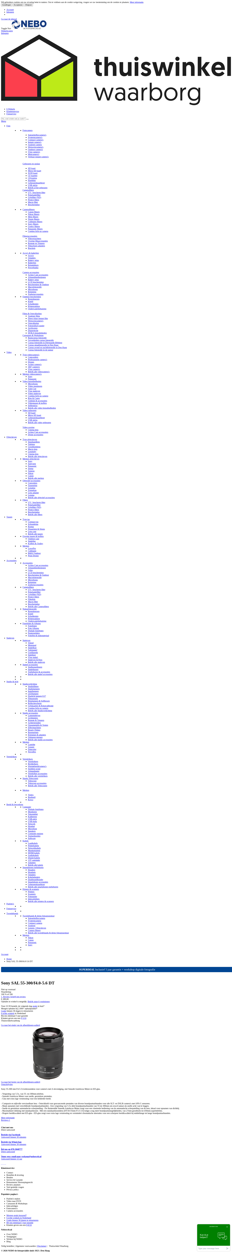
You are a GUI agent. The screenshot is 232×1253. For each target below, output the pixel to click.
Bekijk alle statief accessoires (40, 674)
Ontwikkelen (33, 323)
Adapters (32, 862)
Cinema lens (33, 430)
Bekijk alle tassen (35, 534)
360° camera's (34, 367)
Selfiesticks (32, 405)
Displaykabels (34, 858)
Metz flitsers (33, 217)
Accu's (31, 255)
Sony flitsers (33, 224)
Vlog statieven (34, 391)
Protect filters (33, 200)
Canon (31, 476)
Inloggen (10, 12)
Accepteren (18, 5)
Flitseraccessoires (30, 236)
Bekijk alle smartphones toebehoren (43, 887)
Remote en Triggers (36, 243)
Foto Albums (33, 628)
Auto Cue (32, 388)
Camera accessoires (31, 272)
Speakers (32, 831)
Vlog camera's (34, 152)
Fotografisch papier (36, 326)
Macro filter (33, 202)
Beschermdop (34, 204)
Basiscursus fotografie (37, 338)
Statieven (10, 638)
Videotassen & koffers (37, 403)
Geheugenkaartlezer (36, 183)
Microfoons (33, 289)
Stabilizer (32, 655)
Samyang (32, 464)
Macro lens (32, 449)
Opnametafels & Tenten (38, 725)
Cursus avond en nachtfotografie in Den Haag (47, 347)
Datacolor (32, 749)
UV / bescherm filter (36, 192)
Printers (31, 892)
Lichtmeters (33, 718)
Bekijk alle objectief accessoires (41, 497)
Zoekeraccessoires (35, 294)
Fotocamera (27, 130)
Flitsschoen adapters (36, 246)
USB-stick (32, 819)
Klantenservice (12, 111)
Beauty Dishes (34, 730)
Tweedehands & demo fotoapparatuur (39, 916)
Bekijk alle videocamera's (39, 372)
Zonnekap (32, 490)
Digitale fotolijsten (36, 631)
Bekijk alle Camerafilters (38, 606)
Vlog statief (33, 657)
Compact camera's (35, 140)
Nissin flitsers (33, 219)
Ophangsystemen (35, 737)
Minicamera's (33, 154)
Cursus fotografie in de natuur (40, 350)
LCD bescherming (36, 282)
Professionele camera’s (37, 359)
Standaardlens (34, 442)
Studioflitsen (33, 686)
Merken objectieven (31, 459)
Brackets (31, 248)
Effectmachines (34, 727)
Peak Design (33, 556)
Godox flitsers (34, 226)
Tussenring (32, 485)
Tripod (31, 643)
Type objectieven (30, 439)
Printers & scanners (31, 889)
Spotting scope (34, 769)
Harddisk (32, 180)
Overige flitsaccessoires (38, 241)
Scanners (32, 894)
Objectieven (11, 437)
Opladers (32, 258)
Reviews (5, 1120)
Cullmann (32, 551)
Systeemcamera (34, 921)
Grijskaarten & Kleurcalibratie (40, 706)
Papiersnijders (34, 633)
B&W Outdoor (34, 553)
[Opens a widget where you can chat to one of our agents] (213, 1237)
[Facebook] (1, 1163)
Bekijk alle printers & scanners (41, 901)
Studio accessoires (30, 713)
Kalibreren (32, 816)
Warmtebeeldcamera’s (37, 766)
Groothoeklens (34, 447)
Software (32, 838)
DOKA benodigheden (37, 333)
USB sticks (32, 185)
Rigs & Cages (34, 398)
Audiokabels (33, 855)
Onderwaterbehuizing (37, 309)
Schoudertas (33, 524)
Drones (31, 362)
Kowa (30, 800)
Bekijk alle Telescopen (37, 786)
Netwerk (31, 824)
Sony (30, 376)
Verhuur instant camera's (38, 157)
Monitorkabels (34, 850)
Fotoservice (11, 114)
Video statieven (34, 393)
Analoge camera (35, 145)
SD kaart (31, 168)
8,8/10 (29, 1225)
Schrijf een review (18, 997)
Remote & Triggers (36, 720)
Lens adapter (33, 493)
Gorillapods (33, 652)
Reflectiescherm (34, 703)
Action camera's (34, 364)
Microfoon (32, 829)
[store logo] (29, 28)
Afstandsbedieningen (37, 277)
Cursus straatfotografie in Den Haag (43, 345)
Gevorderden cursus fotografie (41, 340)
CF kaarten (32, 175)
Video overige (29, 427)
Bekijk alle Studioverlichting (40, 710)
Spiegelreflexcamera (36, 918)
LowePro (32, 548)
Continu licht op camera (38, 231)
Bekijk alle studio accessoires (40, 740)
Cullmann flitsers (35, 221)
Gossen (31, 747)
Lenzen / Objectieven (37, 928)
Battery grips (33, 260)
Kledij (30, 301)
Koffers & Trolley (35, 543)
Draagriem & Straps (36, 529)
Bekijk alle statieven (36, 662)
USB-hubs (32, 821)
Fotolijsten (32, 626)
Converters (32, 483)
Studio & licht (12, 681)
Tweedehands (12, 913)
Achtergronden (34, 723)
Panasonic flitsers (35, 229)
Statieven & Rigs (35, 660)
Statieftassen (33, 669)
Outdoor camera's (35, 149)
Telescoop (32, 781)
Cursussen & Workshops (33, 335)
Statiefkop (32, 648)
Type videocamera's (31, 355)
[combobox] (13, 118)
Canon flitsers (34, 212)
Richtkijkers (33, 764)
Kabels (25, 841)
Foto (8, 126)
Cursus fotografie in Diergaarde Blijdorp (45, 342)
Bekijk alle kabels (35, 865)
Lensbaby (32, 451)
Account (10, 9)
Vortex (31, 795)
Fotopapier (32, 896)
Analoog (31, 925)
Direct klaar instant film (38, 318)
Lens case (32, 531)
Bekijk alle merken (36, 478)
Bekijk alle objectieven (37, 456)
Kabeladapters (34, 877)
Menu (3, 121)
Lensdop (31, 488)
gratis (35, 1006)
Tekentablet (33, 814)
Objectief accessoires (31, 480)
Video (9, 352)
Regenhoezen (33, 299)
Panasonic (32, 379)
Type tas (26, 519)
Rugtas (31, 526)
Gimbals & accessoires (37, 401)
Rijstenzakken (34, 306)
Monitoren (32, 812)
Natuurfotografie (30, 609)
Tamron (31, 471)
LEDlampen (33, 694)
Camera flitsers (34, 930)
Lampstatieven (34, 715)
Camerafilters (28, 190)
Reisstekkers (33, 265)
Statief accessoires (30, 664)
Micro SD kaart (34, 171)
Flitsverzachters (34, 238)
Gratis (3, 1011)
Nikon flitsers (33, 214)
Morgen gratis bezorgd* (16, 1215)
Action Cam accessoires (38, 275)
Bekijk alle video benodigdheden (42, 408)
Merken (26, 546)
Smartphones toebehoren (33, 867)
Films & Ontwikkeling (32, 313)
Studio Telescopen (30, 778)
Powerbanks (33, 267)
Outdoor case (33, 539)
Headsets (32, 872)
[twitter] (3, 1163)
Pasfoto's (10, 904)
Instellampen (33, 691)
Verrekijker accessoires (37, 773)
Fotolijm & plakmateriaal (38, 635)
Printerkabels (33, 846)
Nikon (30, 473)
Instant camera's (34, 142)
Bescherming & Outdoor (38, 284)
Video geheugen (29, 410)
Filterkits (31, 599)
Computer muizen (35, 833)
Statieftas (32, 541)
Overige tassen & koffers (33, 536)
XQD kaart (32, 173)
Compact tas (33, 522)
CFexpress (32, 178)
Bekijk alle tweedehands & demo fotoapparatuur (48, 933)
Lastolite (31, 744)
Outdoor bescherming (32, 296)
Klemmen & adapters (37, 735)
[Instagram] (4, 1163)
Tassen (9, 517)
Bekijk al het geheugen (37, 188)
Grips (30, 570)
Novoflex (32, 752)
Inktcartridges (33, 899)
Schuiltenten (33, 304)
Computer (27, 807)
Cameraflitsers (29, 209)
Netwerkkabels (34, 848)
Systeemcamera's (35, 137)
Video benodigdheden (32, 381)
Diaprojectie (33, 330)
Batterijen (32, 263)
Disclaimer (41, 1246)
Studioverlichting (30, 684)
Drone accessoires (35, 434)
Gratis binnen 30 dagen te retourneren (22, 1220)
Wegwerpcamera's (35, 147)
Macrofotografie (35, 287)
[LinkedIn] (5, 1163)
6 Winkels (10, 109)
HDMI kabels (34, 853)
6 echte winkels (7, 1013)
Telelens (31, 444)
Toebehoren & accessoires (39, 672)
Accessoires (11, 560)
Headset (31, 826)
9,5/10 (23, 1018)
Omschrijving (7, 1084)
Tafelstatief (32, 650)
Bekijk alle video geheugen (39, 422)
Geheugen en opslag (31, 164)
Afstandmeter (33, 771)
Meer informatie (136, 2)
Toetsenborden (34, 836)
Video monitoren (35, 386)
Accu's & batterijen (31, 253)
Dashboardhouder (35, 879)
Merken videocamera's (32, 374)
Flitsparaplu (33, 698)
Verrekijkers (11, 756)
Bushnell (31, 797)
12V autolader (34, 860)
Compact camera (35, 923)
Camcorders (33, 357)
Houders (31, 870)
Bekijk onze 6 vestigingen (39, 1001)
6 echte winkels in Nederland (18, 1218)
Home (9, 959)
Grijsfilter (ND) (34, 197)
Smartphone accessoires (38, 882)
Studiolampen (34, 689)
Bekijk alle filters (35, 514)
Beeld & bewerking (14, 804)
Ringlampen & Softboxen (39, 701)
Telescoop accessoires (37, 783)
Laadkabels (33, 843)
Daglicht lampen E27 (37, 696)
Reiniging (32, 292)
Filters (25, 500)
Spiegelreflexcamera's (37, 135)
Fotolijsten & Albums (32, 623)
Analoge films (34, 316)
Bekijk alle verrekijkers (38, 776)
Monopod (32, 645)
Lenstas (31, 495)
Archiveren (32, 328)
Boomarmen (33, 732)
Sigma (30, 468)
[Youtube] (2, 1163)
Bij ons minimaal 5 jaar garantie (19, 1223)
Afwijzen (28, 5)
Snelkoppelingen (35, 667)
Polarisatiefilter (34, 195)
